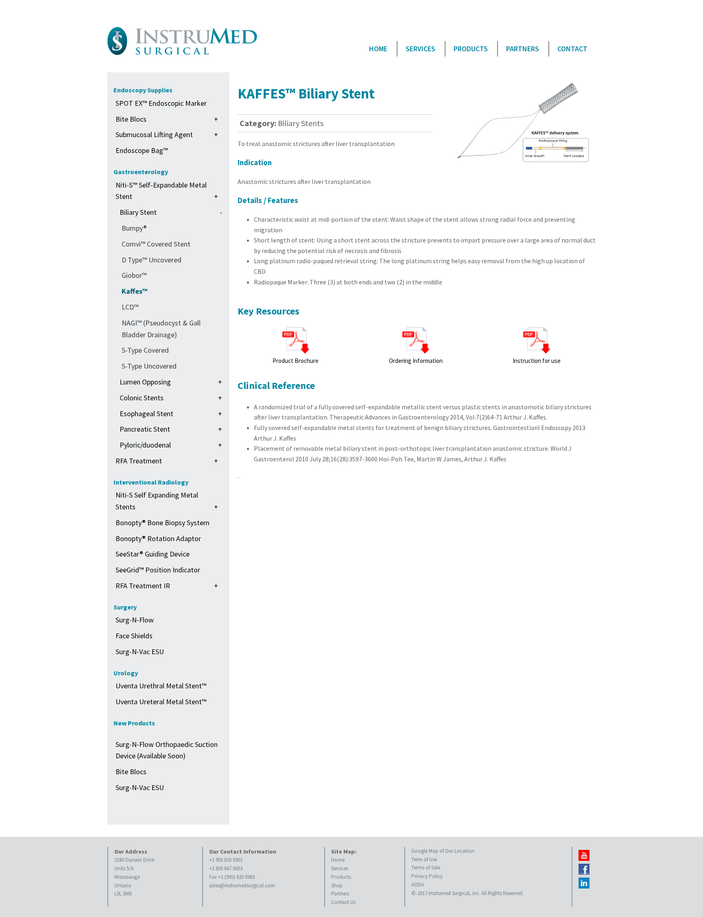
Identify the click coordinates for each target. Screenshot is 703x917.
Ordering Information (416, 361)
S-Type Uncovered (149, 366)
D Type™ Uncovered (151, 259)
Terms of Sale (425, 867)
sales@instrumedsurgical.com (242, 885)
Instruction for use (537, 361)
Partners (522, 48)
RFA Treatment (167, 460)
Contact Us (343, 902)
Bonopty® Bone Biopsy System (163, 522)
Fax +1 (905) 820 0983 (232, 876)
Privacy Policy (427, 876)
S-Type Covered (145, 350)
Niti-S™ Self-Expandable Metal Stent (167, 190)
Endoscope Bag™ (142, 150)
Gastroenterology (141, 172)
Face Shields (134, 635)
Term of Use (424, 859)
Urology (126, 673)
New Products (134, 723)
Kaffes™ (134, 291)
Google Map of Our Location (442, 850)
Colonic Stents (171, 397)
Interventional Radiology (151, 482)
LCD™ (130, 307)
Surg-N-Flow (135, 619)
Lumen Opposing (171, 381)
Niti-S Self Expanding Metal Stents (167, 500)
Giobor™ (134, 275)
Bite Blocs (167, 119)
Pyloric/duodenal (171, 445)
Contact (572, 48)
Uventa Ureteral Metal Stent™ (161, 701)
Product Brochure (296, 361)
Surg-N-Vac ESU (140, 651)
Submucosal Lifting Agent (167, 134)
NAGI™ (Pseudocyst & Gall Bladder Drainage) (161, 328)
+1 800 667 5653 (225, 868)
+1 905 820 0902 (225, 859)
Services (420, 48)
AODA (417, 884)
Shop (337, 885)
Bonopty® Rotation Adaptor (158, 538)
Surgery (125, 607)
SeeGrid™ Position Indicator (158, 569)
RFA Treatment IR (167, 585)
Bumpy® (134, 228)
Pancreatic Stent (171, 429)
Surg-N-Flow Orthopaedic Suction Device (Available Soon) (167, 750)
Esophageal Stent (171, 413)
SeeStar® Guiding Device (153, 554)
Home (378, 48)
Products (471, 48)
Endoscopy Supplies (143, 90)
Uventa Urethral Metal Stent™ (161, 685)
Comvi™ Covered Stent (156, 244)
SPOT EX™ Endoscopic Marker (161, 103)
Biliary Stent (171, 212)
